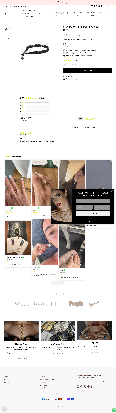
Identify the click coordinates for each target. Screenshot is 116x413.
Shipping (65, 46)
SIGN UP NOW (93, 214)
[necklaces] (21, 331)
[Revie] (92, 127)
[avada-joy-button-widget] (4, 408)
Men (99, 12)
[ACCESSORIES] (58, 331)
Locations (23, 6)
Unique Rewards (44, 388)
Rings (5, 379)
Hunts (85, 15)
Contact (6, 6)
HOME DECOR (29, 16)
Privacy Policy (44, 382)
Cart (11, 6)
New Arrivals (33, 11)
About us (16, 6)
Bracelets (6, 382)
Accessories (77, 12)
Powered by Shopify (58, 406)
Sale (78, 15)
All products (7, 374)
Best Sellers (36, 13)
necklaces (21, 358)
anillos (95, 352)
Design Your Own (23, 13)
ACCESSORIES (58, 353)
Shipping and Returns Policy (47, 379)
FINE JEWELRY (90, 12)
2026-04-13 (25, 135)
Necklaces (6, 376)
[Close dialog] (111, 191)
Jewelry (22, 11)
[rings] (94, 330)
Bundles (93, 15)
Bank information (44, 385)
